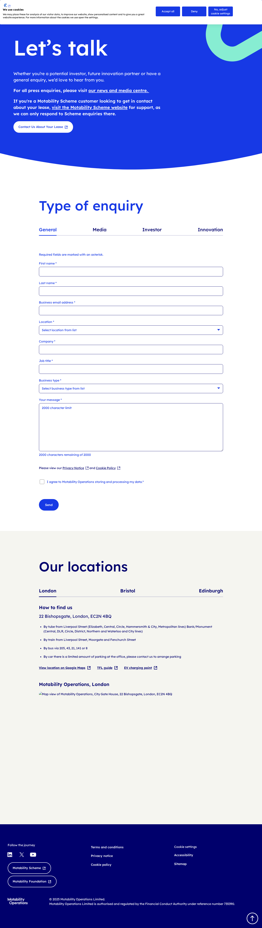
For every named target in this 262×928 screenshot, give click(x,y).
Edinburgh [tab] (211, 591)
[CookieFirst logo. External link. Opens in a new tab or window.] (7, 5)
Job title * (46, 361)
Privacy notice (102, 856)
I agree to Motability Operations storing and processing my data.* (95, 482)
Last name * (48, 283)
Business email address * (57, 302)
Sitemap (180, 864)
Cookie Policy (106, 468)
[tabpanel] (131, 698)
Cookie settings (185, 847)
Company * (47, 341)
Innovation (210, 229)
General (48, 229)
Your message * (50, 400)
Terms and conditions (107, 847)
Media (99, 229)
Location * (46, 322)
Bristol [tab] (127, 591)
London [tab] (47, 591)
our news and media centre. (118, 90)
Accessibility (183, 855)
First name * (48, 263)
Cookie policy (101, 865)
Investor (152, 229)
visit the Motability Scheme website (90, 107)
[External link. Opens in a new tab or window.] (131, 694)
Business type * (50, 380)
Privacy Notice (73, 468)
